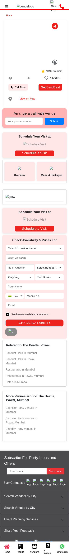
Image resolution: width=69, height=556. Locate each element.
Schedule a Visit (34, 153)
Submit (54, 121)
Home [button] (9, 15)
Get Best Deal (50, 87)
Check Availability (34, 323)
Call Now (20, 87)
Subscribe (55, 471)
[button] (9, 40)
